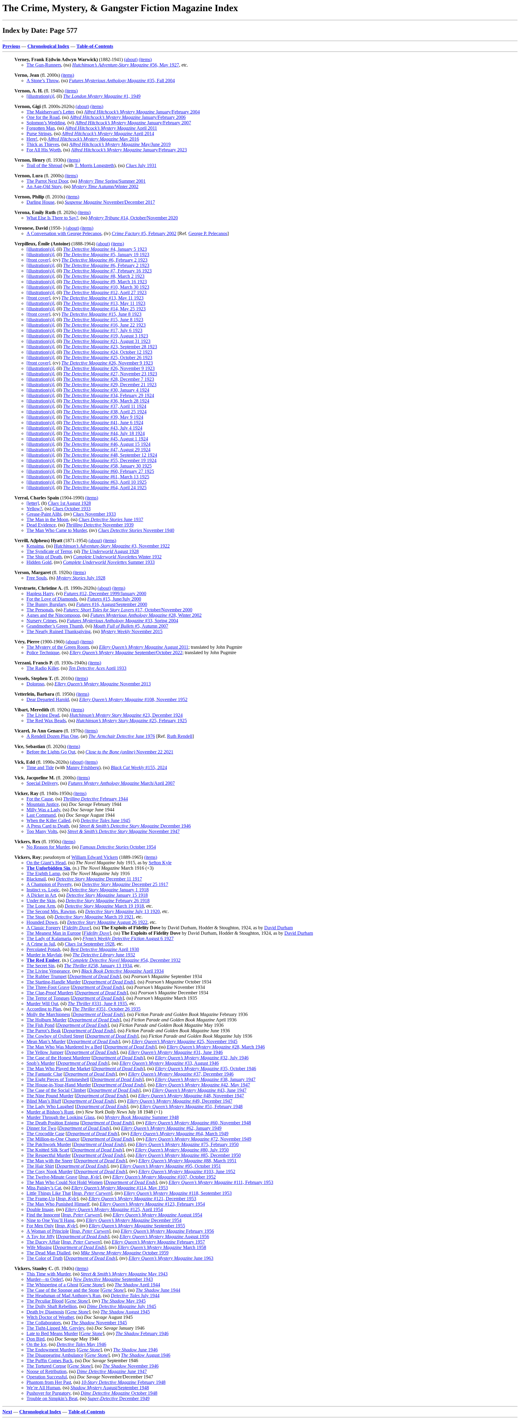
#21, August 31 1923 (106, 341)
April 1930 (104, 949)
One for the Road (43, 117)
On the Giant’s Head (46, 862)
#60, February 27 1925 (108, 471)
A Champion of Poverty (49, 884)
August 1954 (157, 1214)
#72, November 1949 (198, 1139)
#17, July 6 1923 (102, 330)
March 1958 (162, 1247)
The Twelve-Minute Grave (51, 1176)
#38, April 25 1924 (105, 411)
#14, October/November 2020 (133, 217)
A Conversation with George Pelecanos (63, 233)
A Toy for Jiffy (40, 1236)
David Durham (278, 927)
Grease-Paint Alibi (43, 514)
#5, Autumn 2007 (130, 626)
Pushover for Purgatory (48, 1393)
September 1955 (137, 1225)
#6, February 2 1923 (104, 260)
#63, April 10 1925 (105, 482)
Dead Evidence (41, 524)
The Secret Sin (40, 965)
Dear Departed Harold (47, 699)
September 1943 (113, 1279)
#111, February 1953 (221, 1182)
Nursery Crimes (41, 620)
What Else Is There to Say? (52, 217)
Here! (31, 138)
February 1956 (167, 1231)
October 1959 (125, 1252)
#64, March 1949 (179, 1133)
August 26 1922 (107, 922)
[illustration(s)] (40, 96)
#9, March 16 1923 (105, 281)
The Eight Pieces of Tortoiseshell (57, 1079)
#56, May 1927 (125, 64)
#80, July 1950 (182, 1149)
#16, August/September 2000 (111, 604)
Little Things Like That (48, 1193)
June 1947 (112, 1371)
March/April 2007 (121, 783)
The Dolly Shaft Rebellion (51, 1306)
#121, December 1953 (142, 1198)
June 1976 (121, 736)
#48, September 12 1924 (110, 455)
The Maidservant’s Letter (50, 111)
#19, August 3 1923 (105, 335)
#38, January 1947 (205, 1079)
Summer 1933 (109, 562)
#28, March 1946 (216, 1046)
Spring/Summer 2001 (112, 181)
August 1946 (145, 1355)
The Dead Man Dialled (48, 1252)
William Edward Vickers (94, 857)
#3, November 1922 (112, 545)
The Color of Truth (44, 1258)
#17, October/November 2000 (127, 609)
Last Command (41, 815)
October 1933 (71, 508)
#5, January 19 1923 (106, 254)
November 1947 (123, 831)
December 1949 (119, 1398)
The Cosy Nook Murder (49, 1171)
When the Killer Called (48, 820)
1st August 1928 (69, 503)
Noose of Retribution (46, 1371)
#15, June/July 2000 (114, 598)
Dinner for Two (41, 1128)
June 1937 (111, 519)
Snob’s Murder (40, 1063)
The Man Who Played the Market (58, 1068)
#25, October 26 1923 (107, 357)
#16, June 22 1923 (104, 325)
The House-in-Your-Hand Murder (58, 1084)
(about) (131, 59)
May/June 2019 (120, 144)
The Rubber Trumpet (46, 976)
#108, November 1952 (133, 699)
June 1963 (170, 1258)
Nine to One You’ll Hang (50, 1220)
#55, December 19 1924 (109, 460)
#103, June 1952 (186, 1171)
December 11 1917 (99, 878)
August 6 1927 (128, 938)
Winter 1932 (117, 556)
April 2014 (108, 133)
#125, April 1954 (114, 1209)
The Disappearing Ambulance (54, 1355)
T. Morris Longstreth (94, 165)
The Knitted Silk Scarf (47, 1149)
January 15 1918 (107, 895)
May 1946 (81, 1344)
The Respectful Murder (48, 1155)
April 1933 (97, 668)
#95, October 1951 (170, 1166)
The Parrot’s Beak (43, 1030)
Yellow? (34, 508)
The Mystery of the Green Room (57, 647)
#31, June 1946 (175, 1052)
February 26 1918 (108, 900)
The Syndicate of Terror (49, 551)
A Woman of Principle (47, 1231)
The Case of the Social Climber (56, 1090)
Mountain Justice (42, 804)
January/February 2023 (129, 149)
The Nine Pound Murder (49, 1095)
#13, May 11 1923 (102, 297)
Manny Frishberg (82, 767)
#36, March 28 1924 (106, 400)
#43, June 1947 (199, 1090)
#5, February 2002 (144, 233)
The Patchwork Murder (48, 1144)
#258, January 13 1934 (98, 965)
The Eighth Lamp (43, 873)
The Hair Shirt (40, 1166)
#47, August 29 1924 (106, 449)
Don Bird (35, 1338)
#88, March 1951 (187, 1160)
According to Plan (43, 1008)
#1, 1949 (102, 96)
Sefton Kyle (160, 862)
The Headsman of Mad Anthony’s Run (63, 1295)
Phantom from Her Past (48, 1382)
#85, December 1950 (188, 1155)
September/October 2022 (126, 652)
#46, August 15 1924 (106, 444)
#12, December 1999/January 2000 (105, 593)
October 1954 (118, 847)
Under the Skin (40, 900)
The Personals (39, 609)
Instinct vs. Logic (42, 889)
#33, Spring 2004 (122, 620)
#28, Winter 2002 (146, 615)
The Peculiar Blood (44, 1300)
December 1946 (135, 825)
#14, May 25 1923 (104, 308)
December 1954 (133, 1220)
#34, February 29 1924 (108, 395)
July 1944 (135, 1295)
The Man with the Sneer (49, 1160)
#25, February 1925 (131, 720)
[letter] (32, 503)
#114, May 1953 (119, 1187)
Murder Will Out (42, 1003)
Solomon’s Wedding (45, 122)
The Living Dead (42, 715)
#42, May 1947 (203, 1084)
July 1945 (121, 1306)
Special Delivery (42, 783)
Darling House (40, 202)
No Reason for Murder (48, 847)
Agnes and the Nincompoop (53, 615)
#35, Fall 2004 (122, 80)
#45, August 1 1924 (105, 438)
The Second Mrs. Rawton (51, 911)
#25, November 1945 (184, 1041)
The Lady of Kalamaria (48, 938)
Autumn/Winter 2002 (105, 186)
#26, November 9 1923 (107, 362)
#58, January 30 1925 (107, 465)
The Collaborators (43, 1322)
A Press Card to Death (47, 825)
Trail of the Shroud (44, 165)
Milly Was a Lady (43, 809)
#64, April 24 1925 (105, 487)
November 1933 (94, 514)
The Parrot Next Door (47, 181)
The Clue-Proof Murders (49, 992)
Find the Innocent (43, 1214)
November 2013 (102, 683)
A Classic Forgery (43, 927)
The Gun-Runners (43, 64)
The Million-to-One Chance (52, 1139)
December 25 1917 (125, 884)
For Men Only (40, 1225)
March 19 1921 (94, 916)
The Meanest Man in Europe (53, 933)
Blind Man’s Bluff (43, 1101)
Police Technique (42, 652)
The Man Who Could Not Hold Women (64, 1182)
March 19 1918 (104, 906)
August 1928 (110, 551)
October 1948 (119, 1393)
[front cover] (38, 260)
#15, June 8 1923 (101, 314)
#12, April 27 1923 (105, 292)
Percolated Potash (43, 949)
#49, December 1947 (179, 1101)
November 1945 (99, 1322)
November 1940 (136, 530)
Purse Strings (38, 133)
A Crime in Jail (40, 943)
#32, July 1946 (202, 1057)
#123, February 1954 (152, 1204)
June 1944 (158, 1290)
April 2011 (111, 128)
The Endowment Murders (51, 1349)
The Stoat (35, 916)
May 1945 (123, 1300)
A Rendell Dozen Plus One (52, 736)
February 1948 (123, 1382)
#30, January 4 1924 (106, 390)
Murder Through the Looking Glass (60, 1117)
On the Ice (36, 1344)
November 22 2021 (129, 751)
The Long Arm (40, 906)
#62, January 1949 (171, 1128)
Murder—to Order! (44, 1279)
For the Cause (39, 798)
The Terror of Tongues (48, 998)
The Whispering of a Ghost (52, 1284)
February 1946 (142, 1333)
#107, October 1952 (164, 1176)
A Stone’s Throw (42, 80)
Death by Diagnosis (45, 1311)
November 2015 (131, 631)
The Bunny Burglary (46, 604)
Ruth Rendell (179, 736)
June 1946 (135, 1349)
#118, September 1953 (178, 1193)
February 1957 (158, 1241)
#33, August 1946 (169, 1063)
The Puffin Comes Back (49, 1360)
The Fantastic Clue (44, 1074)
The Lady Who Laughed (50, 1106)
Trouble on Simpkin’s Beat (51, 1398)
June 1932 (104, 954)
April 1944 (137, 1284)
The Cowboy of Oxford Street (55, 1036)
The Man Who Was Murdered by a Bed (64, 1046)
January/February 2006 (128, 117)
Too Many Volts (41, 831)
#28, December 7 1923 (108, 379)
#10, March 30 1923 (106, 287)
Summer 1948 (142, 1117)
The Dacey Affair (43, 1241)
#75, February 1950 (187, 1144)
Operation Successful (46, 1376)
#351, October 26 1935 (106, 1008)
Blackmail (36, 878)
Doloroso (35, 683)
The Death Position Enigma (52, 1122)
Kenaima (35, 545)
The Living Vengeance (48, 971)
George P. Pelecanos (207, 233)
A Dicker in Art (41, 895)
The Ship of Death (44, 556)
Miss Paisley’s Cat (43, 1187)
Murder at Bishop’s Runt (49, 1111)
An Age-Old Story (43, 186)
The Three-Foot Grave (48, 987)
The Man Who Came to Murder (56, 530)
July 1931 (141, 165)
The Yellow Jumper (44, 1052)
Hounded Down (41, 922)
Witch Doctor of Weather (50, 1317)
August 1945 (125, 1311)
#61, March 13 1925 (106, 476)
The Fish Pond (40, 1025)
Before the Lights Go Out (50, 751)
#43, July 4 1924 (102, 427)
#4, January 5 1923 (105, 249)
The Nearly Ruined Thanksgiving (58, 631)
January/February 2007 (133, 122)
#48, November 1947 (191, 1095)
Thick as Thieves (42, 144)
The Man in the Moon (47, 519)
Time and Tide (40, 767)
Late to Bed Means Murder (52, 1333)
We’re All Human (43, 1387)
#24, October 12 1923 (107, 352)
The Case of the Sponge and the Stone (62, 1290)
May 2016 (93, 138)
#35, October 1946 (205, 1068)
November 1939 (100, 524)
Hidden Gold (38, 562)
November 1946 (131, 1366)
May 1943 (124, 1273)
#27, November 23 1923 (110, 373)
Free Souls (36, 577)
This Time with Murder (48, 1273)
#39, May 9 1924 (103, 417)
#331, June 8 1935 (97, 1003)
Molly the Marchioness (48, 1014)
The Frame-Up (40, 1198)
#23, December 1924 (126, 715)
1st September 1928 (89, 943)
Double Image (40, 1209)
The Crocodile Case (45, 1133)
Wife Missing (39, 1247)
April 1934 (122, 971)
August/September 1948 (109, 1387)
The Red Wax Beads (46, 720)
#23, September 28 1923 (110, 346)
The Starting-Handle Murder (53, 981)
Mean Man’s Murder (46, 1041)
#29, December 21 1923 (109, 384)
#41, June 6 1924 (103, 422)
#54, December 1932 (125, 960)
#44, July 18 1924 (104, 433)
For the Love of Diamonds (51, 598)
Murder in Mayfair (43, 954)
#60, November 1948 (198, 1122)
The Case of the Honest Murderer (58, 1057)
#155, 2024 (139, 767)
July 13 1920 (122, 911)
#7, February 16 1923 (107, 270)
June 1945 (105, 820)
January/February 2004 (142, 111)
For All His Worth (43, 149)
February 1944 (95, 798)
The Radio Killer (42, 668)
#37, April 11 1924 (104, 406)
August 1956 (164, 1236)
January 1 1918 (109, 889)
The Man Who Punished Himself (57, 1204)
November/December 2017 (110, 202)
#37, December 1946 (181, 1074)
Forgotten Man (40, 128)
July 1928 (80, 577)
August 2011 (143, 647)
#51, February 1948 (191, 1106)
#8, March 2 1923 (103, 276)
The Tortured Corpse (46, 1366)
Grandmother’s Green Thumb (54, 626)
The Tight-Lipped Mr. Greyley (55, 1328)
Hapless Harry (40, 593)
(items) (145, 59)
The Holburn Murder (46, 1019)
